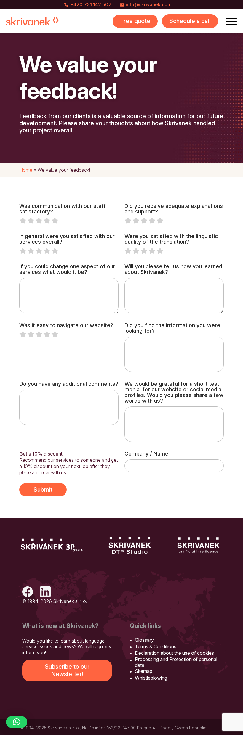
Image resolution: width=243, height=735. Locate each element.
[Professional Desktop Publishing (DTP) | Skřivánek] (130, 545)
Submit (42, 489)
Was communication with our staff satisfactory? (62, 208)
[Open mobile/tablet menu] (231, 21)
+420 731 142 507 (90, 4)
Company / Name (146, 453)
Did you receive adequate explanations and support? (173, 208)
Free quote (135, 21)
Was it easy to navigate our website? (66, 325)
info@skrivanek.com (149, 4)
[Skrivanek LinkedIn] (45, 592)
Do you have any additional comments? (68, 384)
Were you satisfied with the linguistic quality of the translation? (171, 239)
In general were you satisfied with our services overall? (67, 239)
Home (25, 170)
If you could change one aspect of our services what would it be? (67, 269)
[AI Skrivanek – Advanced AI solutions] (198, 545)
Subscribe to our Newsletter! (67, 670)
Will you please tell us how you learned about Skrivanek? (173, 269)
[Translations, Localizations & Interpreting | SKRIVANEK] (32, 21)
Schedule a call (190, 21)
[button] (16, 722)
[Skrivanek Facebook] (27, 592)
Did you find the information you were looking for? (172, 328)
